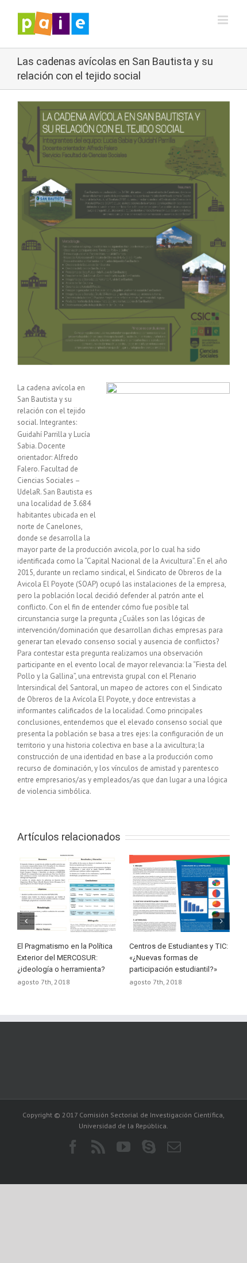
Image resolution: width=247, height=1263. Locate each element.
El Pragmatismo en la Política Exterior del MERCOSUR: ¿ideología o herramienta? (65, 957)
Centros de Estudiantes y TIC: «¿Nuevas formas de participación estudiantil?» (178, 957)
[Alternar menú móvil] (224, 20)
